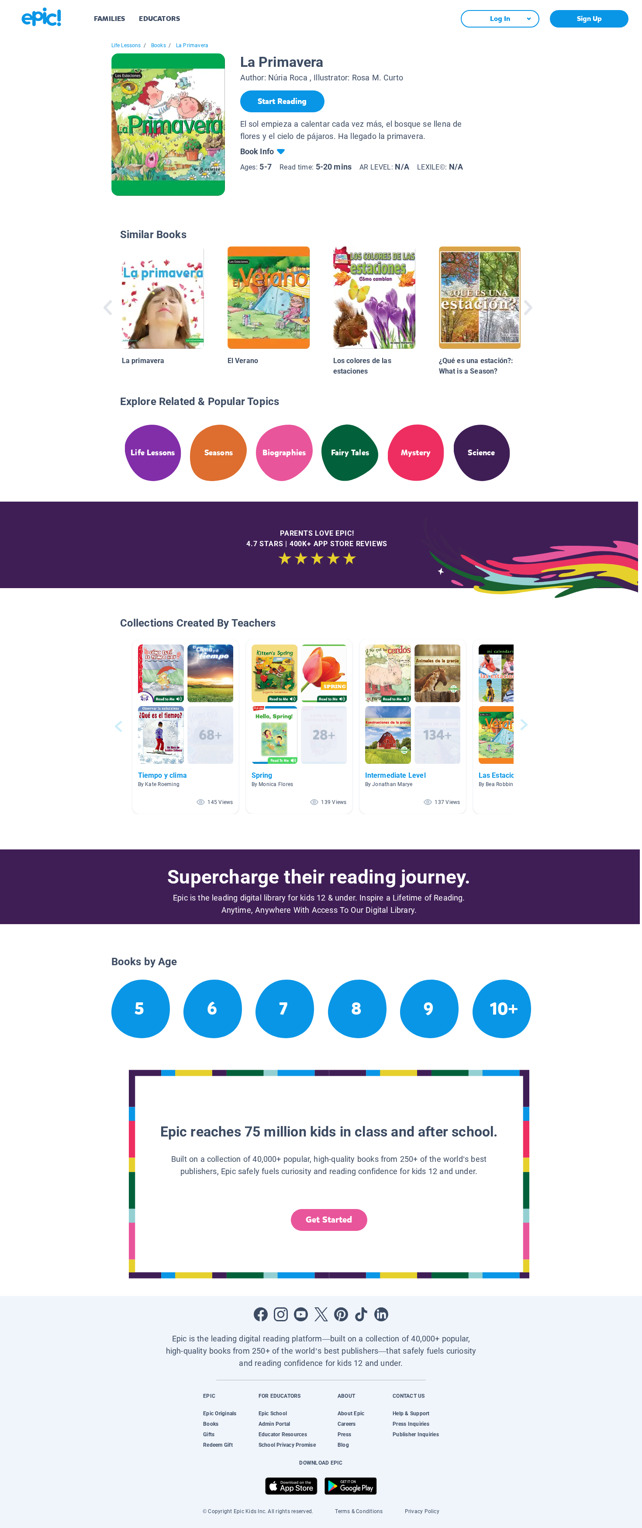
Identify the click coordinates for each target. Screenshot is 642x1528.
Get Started (329, 1220)
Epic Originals (219, 1413)
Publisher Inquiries (416, 1434)
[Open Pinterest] (341, 1314)
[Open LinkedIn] (381, 1314)
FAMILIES (109, 18)
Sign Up (589, 18)
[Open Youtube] (301, 1314)
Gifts (208, 1434)
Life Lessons (126, 45)
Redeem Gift (218, 1445)
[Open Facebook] (261, 1314)
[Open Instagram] (281, 1314)
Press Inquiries (411, 1424)
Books (158, 45)
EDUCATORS (159, 18)
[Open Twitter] (321, 1314)
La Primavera (192, 45)
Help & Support (411, 1413)
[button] (185, 726)
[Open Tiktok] (361, 1314)
